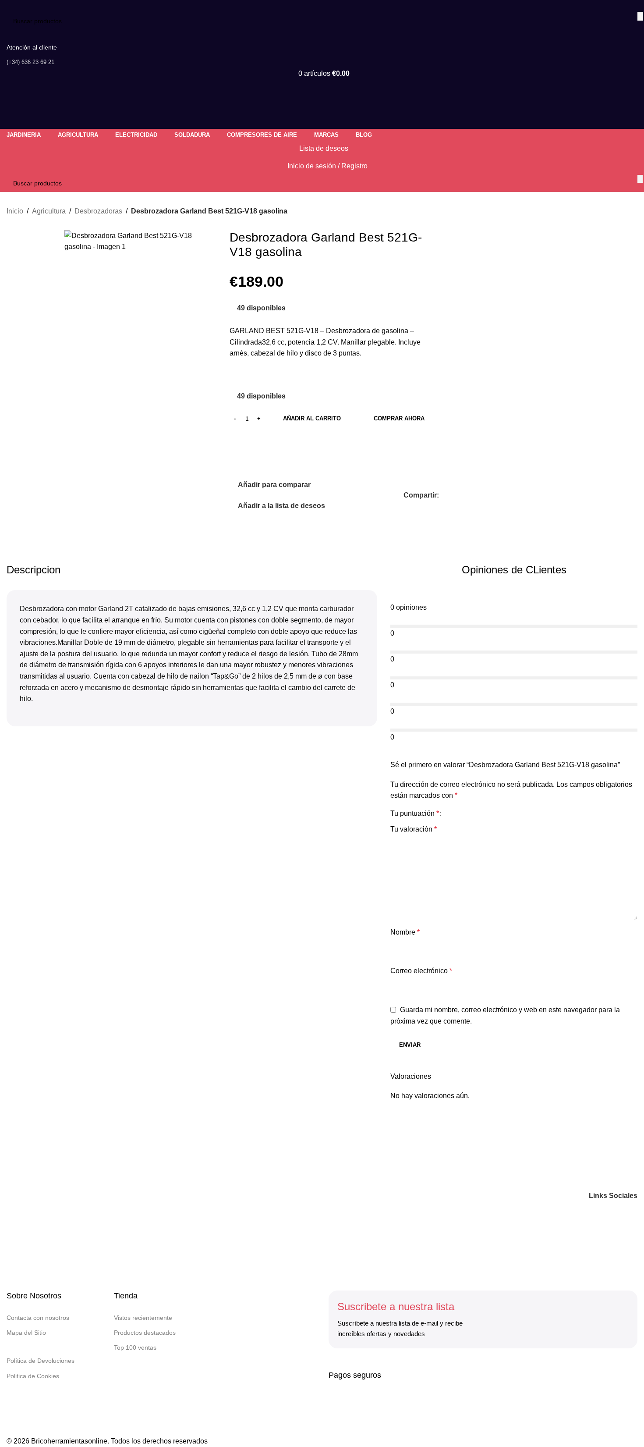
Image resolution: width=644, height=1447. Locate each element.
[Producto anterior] (611, 211)
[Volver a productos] (621, 211)
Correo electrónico (421, 970)
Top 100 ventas (135, 1347)
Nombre (405, 932)
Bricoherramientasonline (69, 1441)
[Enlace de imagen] (61, 1195)
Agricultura (49, 211)
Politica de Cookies (33, 1375)
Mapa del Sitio (26, 1332)
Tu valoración (413, 829)
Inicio (15, 211)
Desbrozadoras (98, 211)
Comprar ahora (399, 418)
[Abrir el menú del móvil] (322, 91)
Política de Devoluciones (40, 1360)
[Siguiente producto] (632, 211)
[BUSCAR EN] (640, 16)
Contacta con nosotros (38, 1317)
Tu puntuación (414, 813)
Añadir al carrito (312, 418)
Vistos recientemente (143, 1317)
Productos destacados (145, 1332)
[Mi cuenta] (322, 120)
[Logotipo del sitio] (59, 5)
